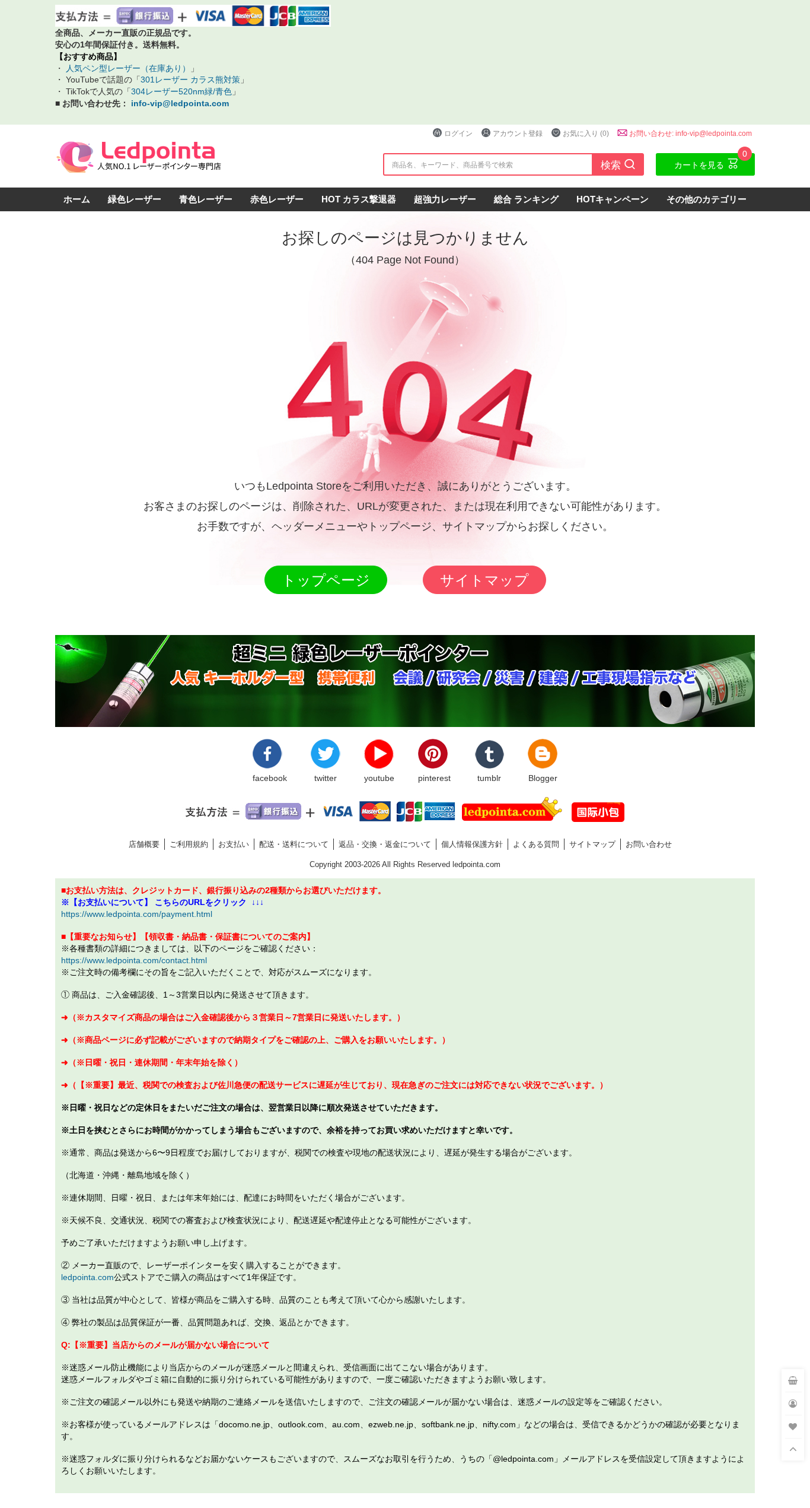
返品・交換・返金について (385, 843)
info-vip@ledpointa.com (180, 103)
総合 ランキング (526, 199)
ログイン (458, 133)
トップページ (326, 579)
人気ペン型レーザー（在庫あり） (126, 68)
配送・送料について (294, 843)
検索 (618, 164)
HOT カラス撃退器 (358, 199)
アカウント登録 (518, 133)
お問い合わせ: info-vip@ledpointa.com (690, 133)
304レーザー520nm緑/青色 (181, 91)
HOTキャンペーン (612, 199)
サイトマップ (484, 579)
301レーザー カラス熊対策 (190, 79)
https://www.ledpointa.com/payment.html (136, 914)
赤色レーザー (277, 199)
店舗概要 (144, 843)
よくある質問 (536, 843)
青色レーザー (205, 199)
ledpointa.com (87, 1277)
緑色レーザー (134, 199)
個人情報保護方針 (472, 843)
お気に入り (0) (586, 133)
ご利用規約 (189, 843)
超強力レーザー (445, 199)
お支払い (233, 843)
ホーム (76, 199)
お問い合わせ (649, 843)
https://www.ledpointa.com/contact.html (134, 960)
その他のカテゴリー (707, 199)
